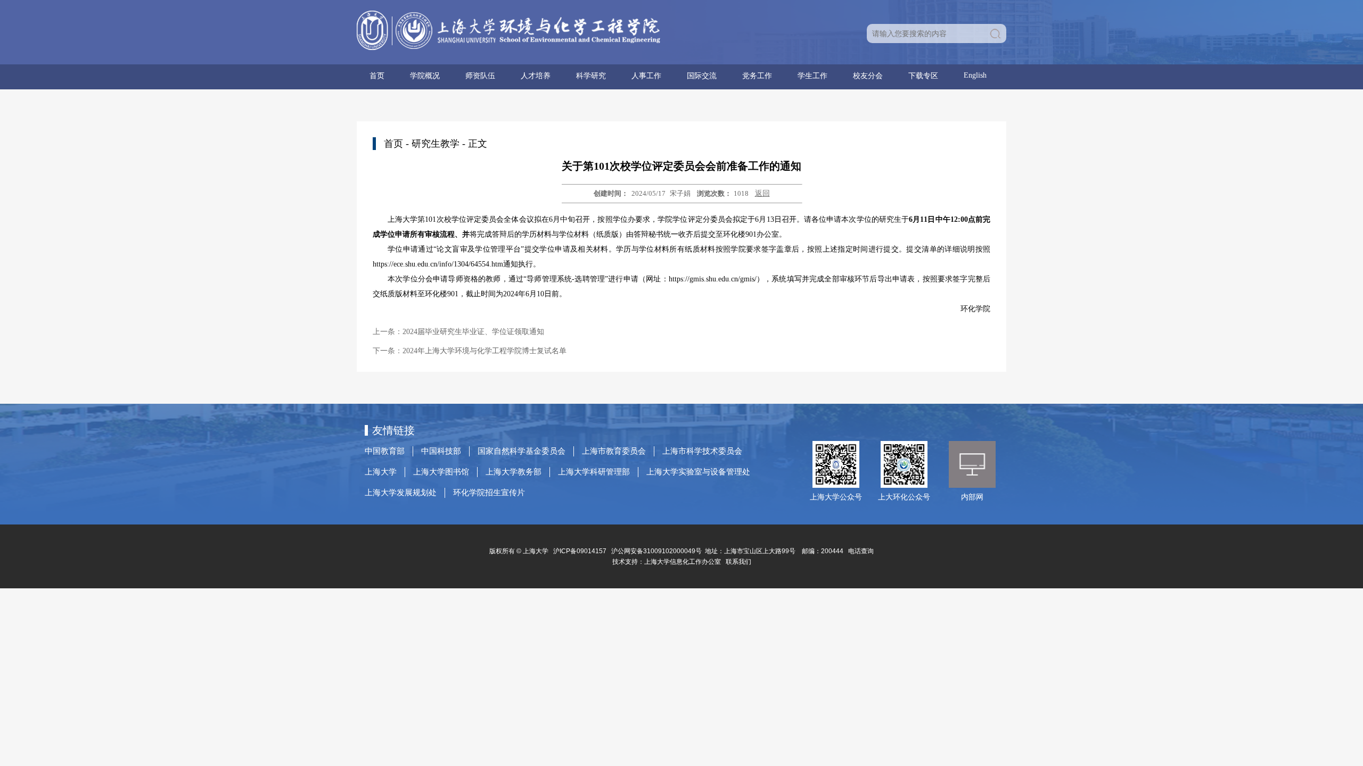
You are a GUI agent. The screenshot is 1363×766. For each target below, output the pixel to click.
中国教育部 (385, 451)
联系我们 (739, 561)
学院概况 (425, 76)
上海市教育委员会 (614, 451)
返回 (762, 193)
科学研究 (591, 76)
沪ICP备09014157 (580, 551)
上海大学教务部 (513, 472)
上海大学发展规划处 (401, 492)
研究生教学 (435, 143)
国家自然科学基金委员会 (521, 451)
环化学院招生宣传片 (489, 492)
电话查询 (861, 551)
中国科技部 (441, 451)
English (975, 75)
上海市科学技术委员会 (702, 451)
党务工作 (757, 76)
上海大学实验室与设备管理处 (698, 472)
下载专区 (923, 76)
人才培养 (536, 76)
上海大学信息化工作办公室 (685, 561)
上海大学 (381, 472)
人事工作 (646, 76)
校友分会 (868, 76)
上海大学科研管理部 (594, 472)
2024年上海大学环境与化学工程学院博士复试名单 (484, 351)
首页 (377, 76)
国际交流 (702, 76)
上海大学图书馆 (441, 472)
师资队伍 (480, 76)
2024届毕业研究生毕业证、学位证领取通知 (473, 332)
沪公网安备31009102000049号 (656, 551)
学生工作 (812, 76)
